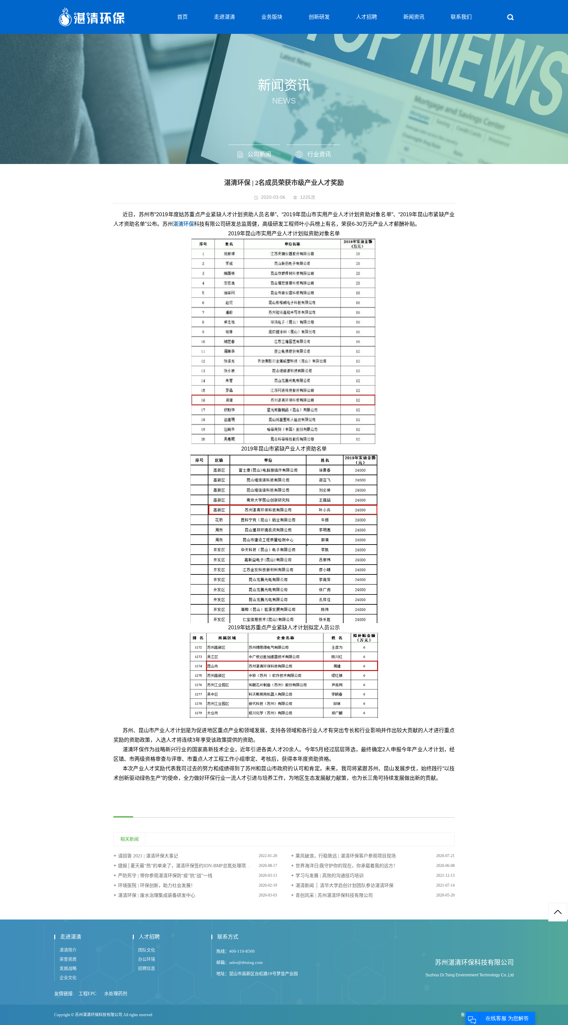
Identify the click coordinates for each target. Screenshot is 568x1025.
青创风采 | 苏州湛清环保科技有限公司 (334, 895)
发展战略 (68, 968)
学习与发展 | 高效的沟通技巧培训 (330, 875)
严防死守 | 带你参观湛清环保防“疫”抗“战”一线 (165, 875)
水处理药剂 (115, 993)
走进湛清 (224, 17)
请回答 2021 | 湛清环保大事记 (148, 855)
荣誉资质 (68, 959)
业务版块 (271, 17)
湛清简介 (68, 950)
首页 (182, 17)
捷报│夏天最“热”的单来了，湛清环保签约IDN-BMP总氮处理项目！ (186, 865)
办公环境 (146, 959)
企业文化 (68, 977)
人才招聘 (366, 17)
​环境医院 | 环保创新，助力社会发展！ (156, 885)
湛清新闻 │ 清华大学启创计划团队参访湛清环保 (344, 885)
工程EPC (87, 993)
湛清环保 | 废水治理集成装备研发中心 (156, 895)
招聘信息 (146, 968)
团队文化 (146, 950)
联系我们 (461, 17)
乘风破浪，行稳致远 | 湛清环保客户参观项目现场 (346, 855)
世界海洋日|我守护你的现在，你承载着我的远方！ (347, 865)
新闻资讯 (413, 17)
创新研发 (319, 17)
